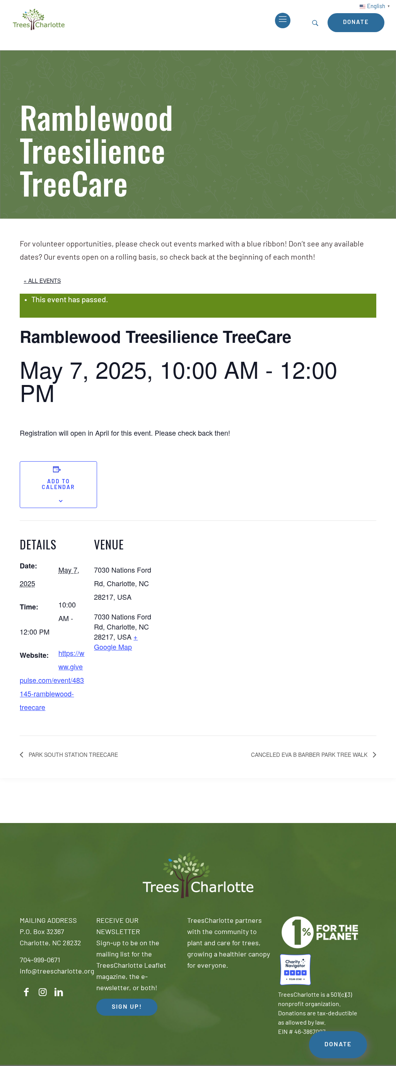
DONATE (338, 1045)
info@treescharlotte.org (57, 971)
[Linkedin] (58, 992)
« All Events (42, 280)
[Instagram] (42, 992)
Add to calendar (58, 485)
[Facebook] (26, 992)
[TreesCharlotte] (39, 19)
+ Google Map (116, 641)
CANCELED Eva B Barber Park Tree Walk (310, 754)
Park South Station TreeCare (72, 754)
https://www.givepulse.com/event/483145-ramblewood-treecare (52, 680)
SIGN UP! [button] (127, 1007)
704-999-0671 (40, 960)
